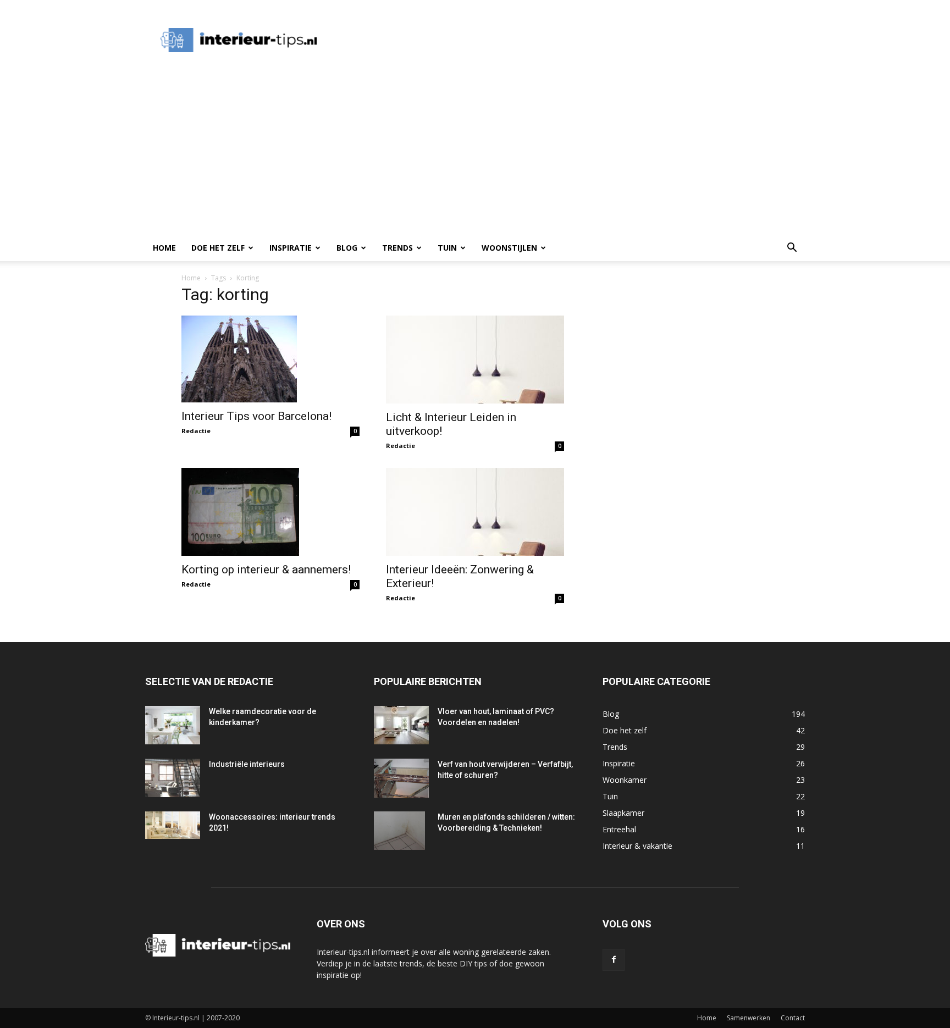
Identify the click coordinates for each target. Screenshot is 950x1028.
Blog (346, 247)
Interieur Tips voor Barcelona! (256, 416)
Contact (793, 1018)
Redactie (196, 431)
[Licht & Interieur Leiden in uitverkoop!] (475, 360)
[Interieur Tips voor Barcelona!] (270, 359)
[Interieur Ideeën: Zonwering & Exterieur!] (475, 512)
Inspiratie (290, 247)
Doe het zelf (218, 247)
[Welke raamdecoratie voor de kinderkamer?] (172, 725)
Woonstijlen (509, 247)
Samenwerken (748, 1018)
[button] (791, 249)
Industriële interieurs (247, 764)
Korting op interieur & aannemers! (266, 569)
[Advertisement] (532, 40)
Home (164, 247)
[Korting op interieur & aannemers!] (270, 512)
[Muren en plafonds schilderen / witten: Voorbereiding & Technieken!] (399, 830)
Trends (397, 247)
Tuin (447, 247)
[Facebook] (614, 960)
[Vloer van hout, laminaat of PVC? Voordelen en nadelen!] (401, 725)
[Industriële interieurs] (172, 778)
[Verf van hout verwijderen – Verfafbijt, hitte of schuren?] (401, 778)
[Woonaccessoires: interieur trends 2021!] (172, 825)
